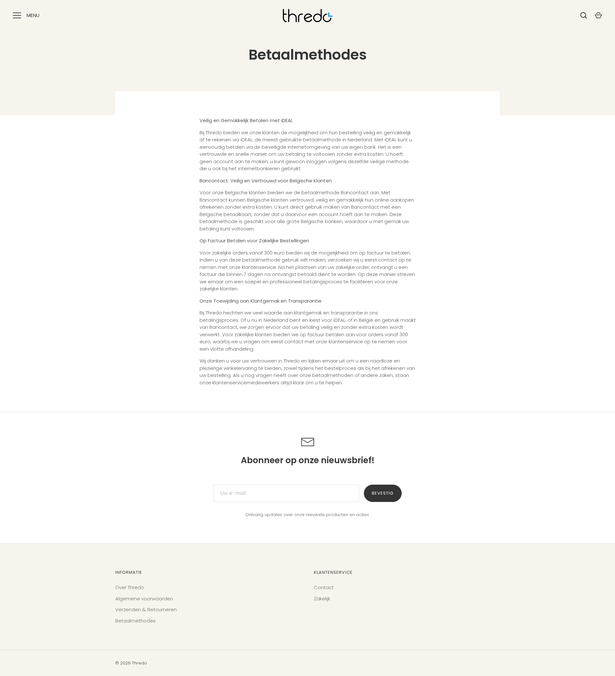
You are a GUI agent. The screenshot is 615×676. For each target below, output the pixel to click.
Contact (324, 587)
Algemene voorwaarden (144, 598)
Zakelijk (322, 598)
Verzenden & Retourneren (146, 609)
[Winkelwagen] (598, 15)
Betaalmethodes (135, 620)
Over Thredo (129, 587)
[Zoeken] (584, 15)
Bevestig (382, 493)
